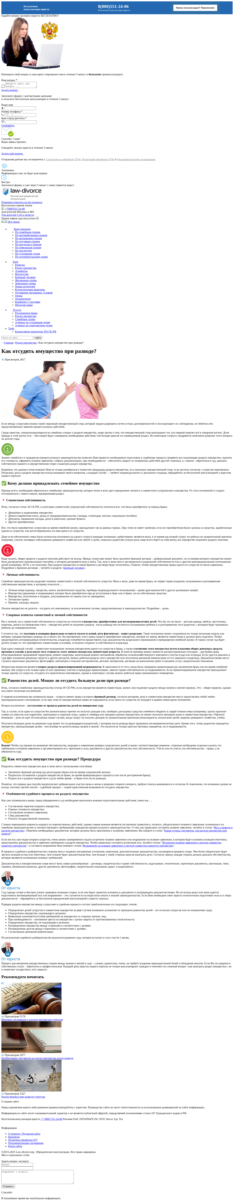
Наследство (22, 274)
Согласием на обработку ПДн (63, 159)
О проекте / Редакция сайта (24, 1133)
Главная (8, 342)
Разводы (20, 264)
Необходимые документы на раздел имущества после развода (37, 1058)
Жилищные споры (26, 280)
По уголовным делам (27, 253)
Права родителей (25, 286)
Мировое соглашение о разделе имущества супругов (32, 1019)
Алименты (21, 271)
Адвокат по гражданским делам (33, 325)
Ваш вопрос (9, 80)
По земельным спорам (28, 247)
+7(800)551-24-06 (15, 208)
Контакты (14, 1136)
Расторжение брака (26, 313)
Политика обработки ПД (22, 1139)
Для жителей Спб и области (17, 214)
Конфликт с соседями (27, 301)
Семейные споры (25, 319)
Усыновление (23, 298)
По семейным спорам (27, 232)
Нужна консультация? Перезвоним (195, 8)
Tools (11, 328)
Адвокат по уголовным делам (32, 322)
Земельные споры (25, 283)
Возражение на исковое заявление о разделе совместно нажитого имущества (128, 845)
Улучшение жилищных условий (34, 292)
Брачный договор (25, 277)
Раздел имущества (25, 267)
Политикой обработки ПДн (98, 159)
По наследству (23, 250)
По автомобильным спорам (31, 235)
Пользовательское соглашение (26, 1143)
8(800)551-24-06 (113, 6)
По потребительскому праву (31, 256)
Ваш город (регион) (14, 118)
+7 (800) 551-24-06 (51, 1119)
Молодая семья (24, 305)
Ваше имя (7, 104)
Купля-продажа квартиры (30, 289)
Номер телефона (12, 111)
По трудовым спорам (27, 241)
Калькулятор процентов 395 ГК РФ (35, 331)
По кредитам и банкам (28, 244)
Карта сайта (15, 1146)
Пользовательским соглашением (136, 159)
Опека (18, 295)
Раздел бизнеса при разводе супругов (23, 1096)
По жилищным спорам (28, 238)
